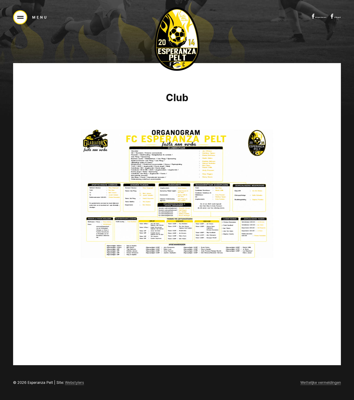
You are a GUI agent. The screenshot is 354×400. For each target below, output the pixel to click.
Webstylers (74, 382)
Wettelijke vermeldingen (320, 382)
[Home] (177, 39)
